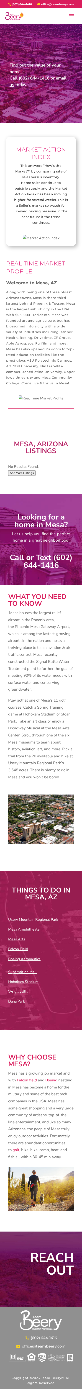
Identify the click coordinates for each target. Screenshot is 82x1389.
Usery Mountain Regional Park (33, 919)
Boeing (51, 1080)
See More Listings (22, 473)
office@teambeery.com (44, 1346)
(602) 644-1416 (44, 1338)
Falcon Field (18, 949)
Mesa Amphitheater (24, 929)
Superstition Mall (22, 972)
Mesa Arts (16, 939)
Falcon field (27, 1080)
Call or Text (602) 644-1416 (41, 561)
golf (16, 1149)
